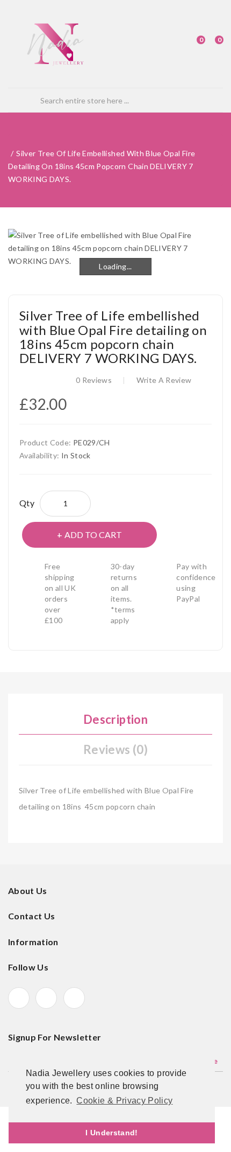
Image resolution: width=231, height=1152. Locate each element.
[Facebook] (19, 998)
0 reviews (94, 380)
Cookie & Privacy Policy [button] (124, 1100)
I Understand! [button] (111, 1132)
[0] (191, 44)
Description (115, 719)
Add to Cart (93, 534)
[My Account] (173, 44)
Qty (26, 503)
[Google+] (46, 998)
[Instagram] (74, 998)
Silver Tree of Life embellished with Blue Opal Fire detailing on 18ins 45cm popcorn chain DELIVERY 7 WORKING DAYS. (101, 166)
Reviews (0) (115, 749)
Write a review (164, 380)
